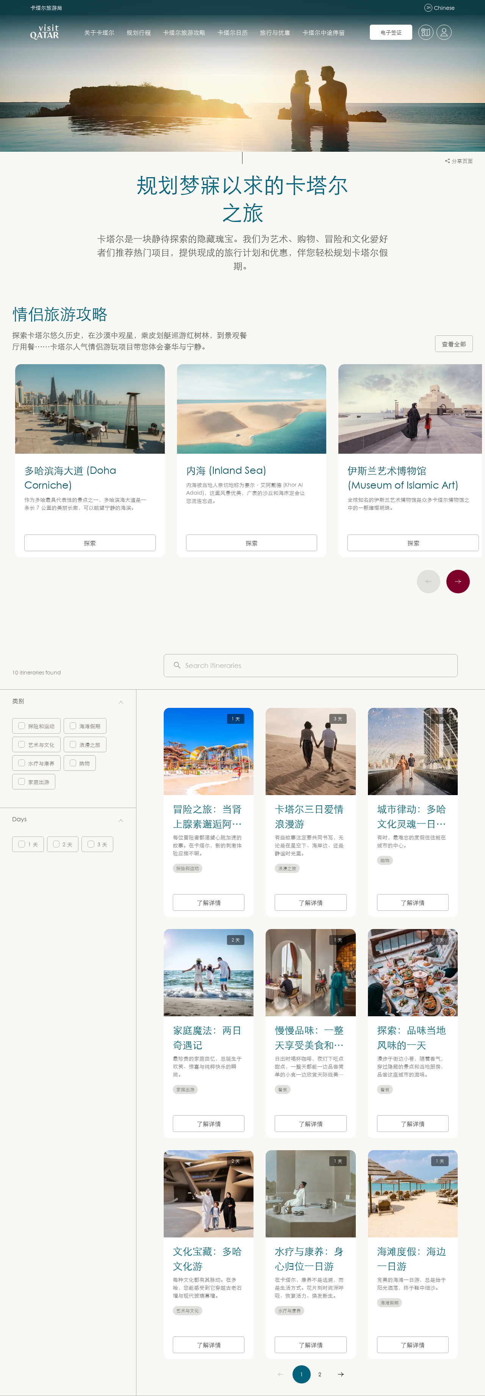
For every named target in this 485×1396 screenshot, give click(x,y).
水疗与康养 (41, 763)
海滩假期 (89, 725)
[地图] (425, 32)
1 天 (33, 844)
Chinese (441, 7)
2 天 (67, 844)
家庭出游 (38, 781)
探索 (90, 543)
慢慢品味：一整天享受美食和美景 (309, 1044)
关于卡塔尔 (99, 32)
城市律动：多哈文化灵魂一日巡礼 (411, 823)
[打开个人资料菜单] (444, 32)
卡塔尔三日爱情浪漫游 (309, 816)
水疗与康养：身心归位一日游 (309, 1258)
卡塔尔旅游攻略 (184, 32)
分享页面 (462, 160)
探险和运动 (41, 725)
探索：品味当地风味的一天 (411, 1037)
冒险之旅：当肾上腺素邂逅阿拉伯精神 (207, 823)
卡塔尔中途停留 (323, 32)
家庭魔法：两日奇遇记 (207, 1037)
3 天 (102, 844)
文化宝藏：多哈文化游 (207, 1258)
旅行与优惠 (275, 32)
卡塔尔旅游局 (46, 7)
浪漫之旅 (89, 744)
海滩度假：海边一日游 (411, 1258)
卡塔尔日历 (232, 32)
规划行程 (139, 32)
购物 (84, 763)
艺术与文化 (41, 744)
